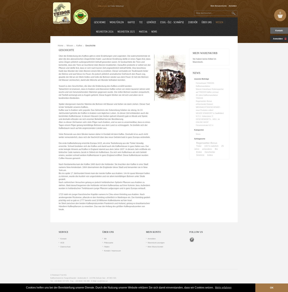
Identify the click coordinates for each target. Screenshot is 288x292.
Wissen (69, 45)
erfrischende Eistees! (204, 104)
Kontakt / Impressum (112, 251)
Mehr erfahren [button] (223, 287)
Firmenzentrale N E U (204, 125)
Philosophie (108, 243)
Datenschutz (65, 247)
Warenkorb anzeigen (156, 243)
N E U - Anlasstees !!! (204, 116)
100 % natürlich (211, 146)
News (198, 134)
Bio (216, 149)
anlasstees (207, 149)
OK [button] (272, 287)
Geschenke (210, 152)
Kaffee (79, 45)
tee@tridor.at (102, 281)
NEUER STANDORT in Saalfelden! (210, 113)
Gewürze (200, 155)
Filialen (107, 247)
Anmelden (152, 239)
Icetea (210, 155)
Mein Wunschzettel (155, 247)
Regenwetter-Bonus (204, 101)
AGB (62, 243)
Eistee (199, 152)
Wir (105, 239)
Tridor (199, 146)
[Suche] (233, 13)
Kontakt (279, 30)
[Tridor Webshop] (70, 13)
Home (60, 45)
